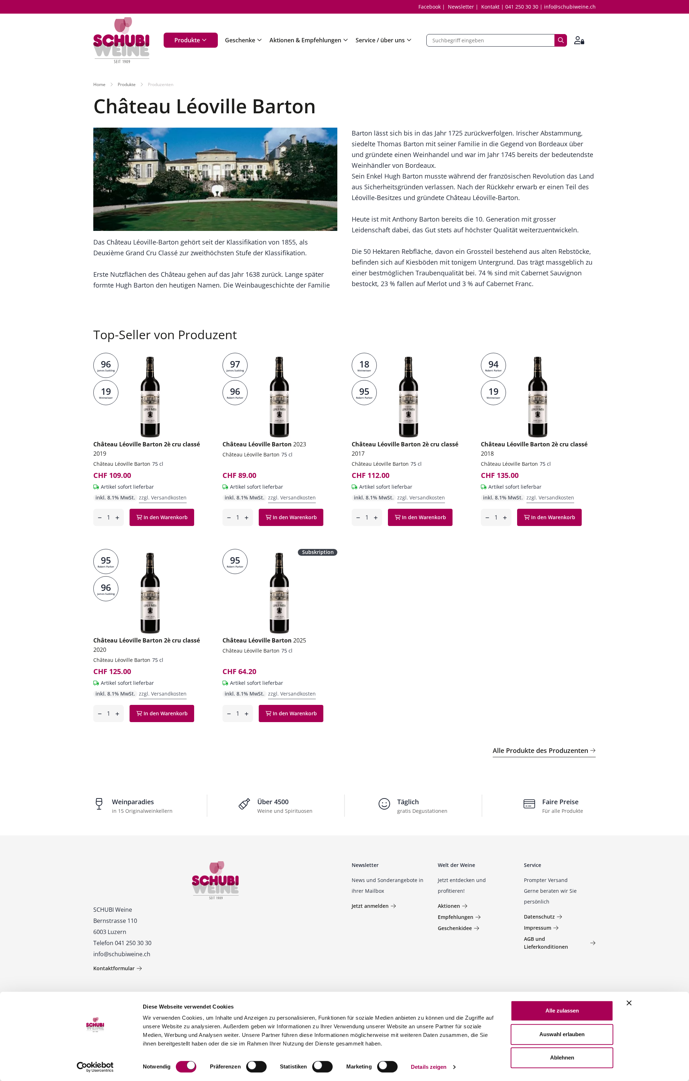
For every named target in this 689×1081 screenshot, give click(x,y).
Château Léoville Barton (121, 463)
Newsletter (461, 6)
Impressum (537, 927)
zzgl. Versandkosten (163, 497)
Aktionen (449, 905)
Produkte (187, 40)
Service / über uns (380, 40)
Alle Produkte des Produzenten (540, 750)
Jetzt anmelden (370, 905)
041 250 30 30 (521, 6)
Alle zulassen (562, 1010)
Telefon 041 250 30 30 (122, 943)
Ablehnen (562, 1057)
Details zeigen (428, 1067)
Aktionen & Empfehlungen (305, 40)
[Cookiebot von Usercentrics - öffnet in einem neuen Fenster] (95, 1067)
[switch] (257, 1067)
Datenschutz (539, 916)
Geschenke (240, 40)
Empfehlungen (455, 917)
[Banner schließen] (629, 1002)
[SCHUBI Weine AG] (121, 40)
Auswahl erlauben (562, 1034)
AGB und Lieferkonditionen (546, 942)
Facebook (429, 6)
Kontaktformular (114, 968)
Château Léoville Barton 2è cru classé (146, 448)
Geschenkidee (455, 928)
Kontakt (490, 6)
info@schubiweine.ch (570, 6)
